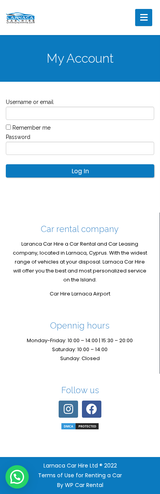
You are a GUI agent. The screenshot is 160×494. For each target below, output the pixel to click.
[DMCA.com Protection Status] (80, 426)
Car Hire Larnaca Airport (80, 293)
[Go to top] (147, 443)
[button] (17, 477)
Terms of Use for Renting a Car (80, 475)
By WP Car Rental (80, 485)
